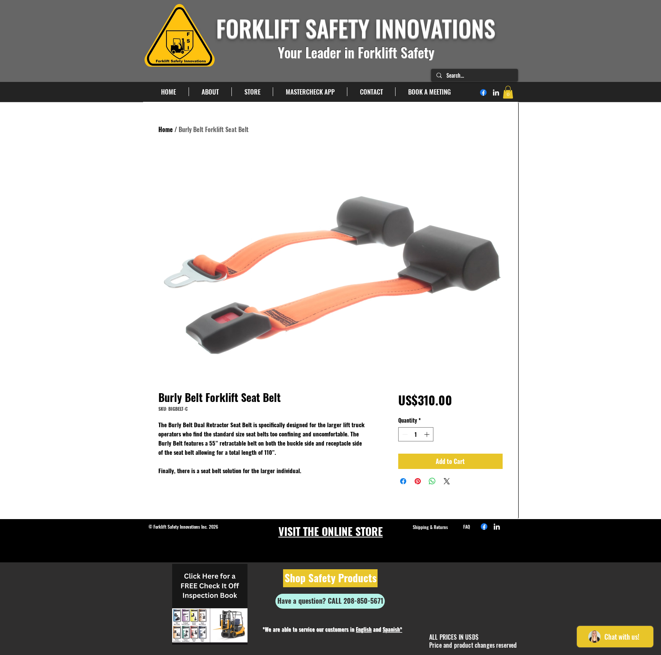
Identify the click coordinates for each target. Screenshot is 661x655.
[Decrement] (404, 434)
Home (165, 129)
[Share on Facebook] (403, 481)
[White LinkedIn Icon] (496, 92)
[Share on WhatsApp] (432, 481)
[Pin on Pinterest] (417, 481)
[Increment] (427, 434)
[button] (508, 92)
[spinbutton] (416, 434)
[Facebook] (483, 92)
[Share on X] (446, 481)
